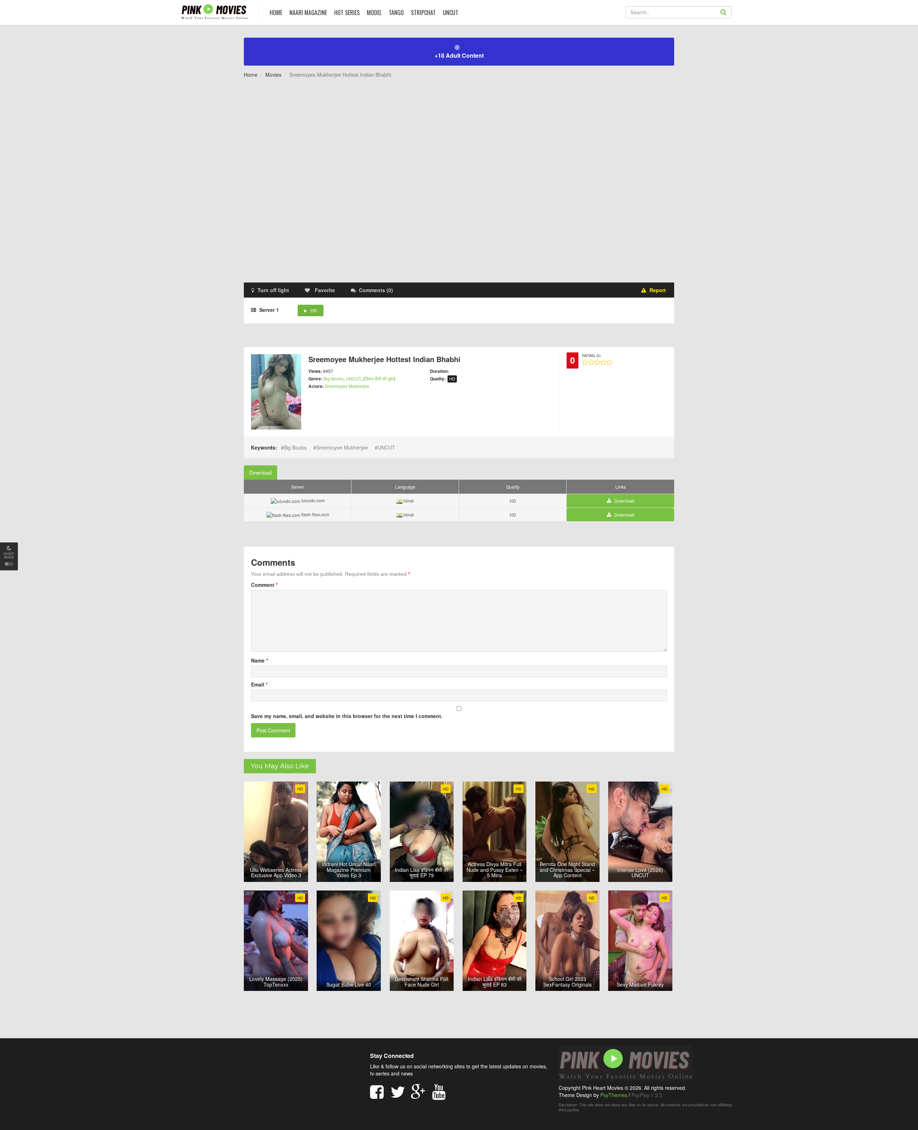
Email (259, 684)
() (376, 290)
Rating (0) (591, 355)
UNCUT (450, 12)
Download (260, 472)
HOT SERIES (347, 12)
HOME (276, 12)
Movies (273, 74)
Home (250, 74)
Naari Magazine (308, 12)
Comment (264, 584)
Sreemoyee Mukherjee (347, 386)
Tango (396, 12)
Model (374, 12)
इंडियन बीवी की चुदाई (379, 378)
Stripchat (423, 12)
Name (259, 660)
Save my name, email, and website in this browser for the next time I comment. (347, 716)
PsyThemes (613, 1094)
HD (314, 310)
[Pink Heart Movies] (214, 11)
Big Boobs (333, 378)
